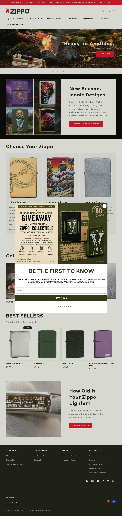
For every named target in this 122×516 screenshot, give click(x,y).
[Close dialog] (104, 206)
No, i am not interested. (61, 306)
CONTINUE (61, 297)
